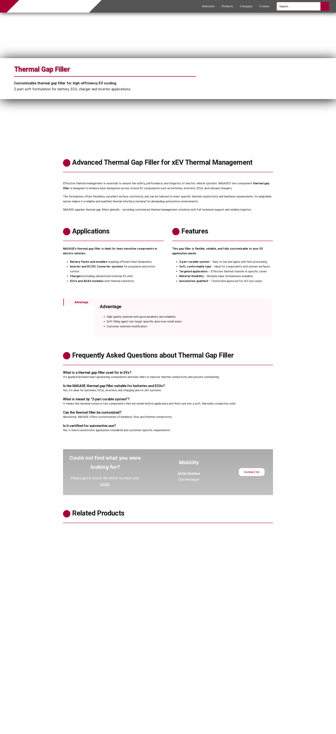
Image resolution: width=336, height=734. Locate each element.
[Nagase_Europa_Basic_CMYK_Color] (49, 2)
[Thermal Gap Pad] (114, 643)
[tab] (78, 302)
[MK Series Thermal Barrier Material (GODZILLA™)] (114, 530)
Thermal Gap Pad (77, 715)
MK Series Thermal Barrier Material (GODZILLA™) (104, 607)
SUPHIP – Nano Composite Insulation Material (209, 607)
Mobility (68, 613)
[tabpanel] (183, 317)
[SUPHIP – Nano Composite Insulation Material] (222, 530)
